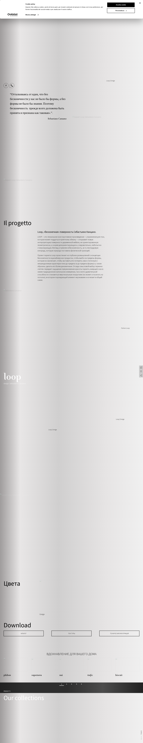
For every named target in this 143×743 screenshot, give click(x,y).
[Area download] (141, 367)
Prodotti (7, 691)
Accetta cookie (121, 5)
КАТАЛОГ (23, 633)
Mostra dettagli (30, 15)
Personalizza (119, 10)
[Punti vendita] (141, 371)
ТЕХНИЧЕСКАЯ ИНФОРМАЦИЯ (119, 633)
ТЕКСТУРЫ (71, 633)
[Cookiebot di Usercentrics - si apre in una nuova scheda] (12, 14)
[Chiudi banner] (140, 3)
